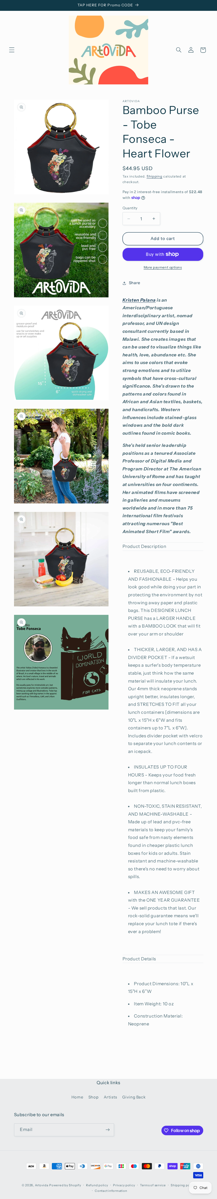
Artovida (41, 1185)
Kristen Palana (139, 300)
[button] (12, 50)
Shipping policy (183, 1185)
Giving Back (134, 1097)
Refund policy (97, 1185)
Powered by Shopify (65, 1185)
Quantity (130, 208)
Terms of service (153, 1185)
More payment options (163, 267)
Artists (110, 1097)
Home (77, 1097)
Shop (93, 1097)
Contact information (111, 1191)
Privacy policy (124, 1185)
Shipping (154, 176)
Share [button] (134, 282)
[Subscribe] (107, 1129)
